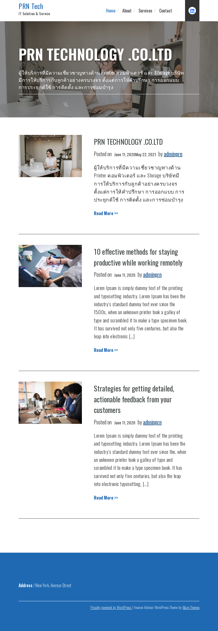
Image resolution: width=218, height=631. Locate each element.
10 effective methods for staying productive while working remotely (138, 257)
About (127, 10)
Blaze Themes (191, 607)
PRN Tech (31, 6)
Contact (165, 10)
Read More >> (106, 213)
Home (110, 10)
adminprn (173, 154)
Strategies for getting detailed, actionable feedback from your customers (134, 399)
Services (145, 10)
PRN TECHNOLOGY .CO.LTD (128, 141)
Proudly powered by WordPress (111, 607)
